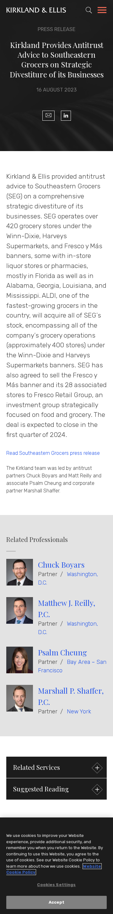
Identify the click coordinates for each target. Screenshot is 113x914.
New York (79, 711)
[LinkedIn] (66, 116)
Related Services (36, 767)
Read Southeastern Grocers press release (53, 453)
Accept (57, 902)
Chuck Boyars (61, 564)
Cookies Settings (56, 884)
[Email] (48, 116)
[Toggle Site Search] (89, 10)
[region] (56, 865)
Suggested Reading (41, 789)
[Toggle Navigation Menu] (102, 11)
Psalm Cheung (62, 652)
